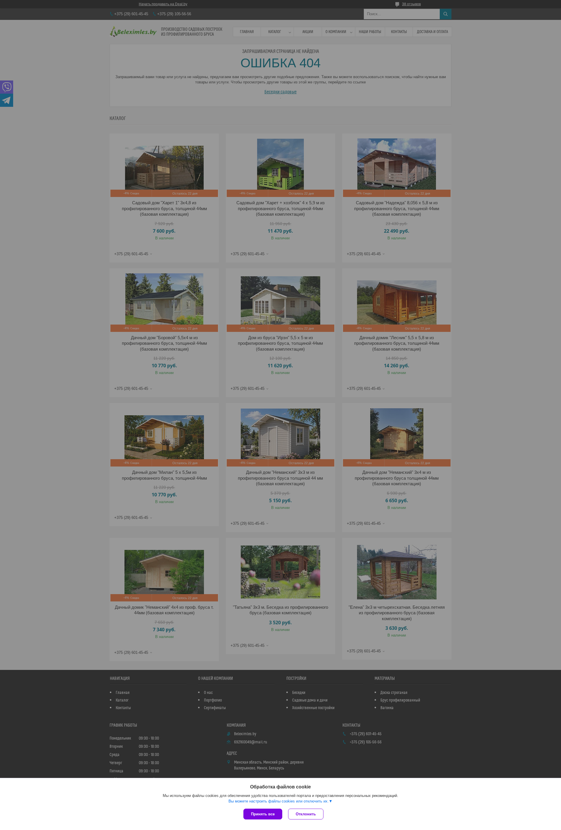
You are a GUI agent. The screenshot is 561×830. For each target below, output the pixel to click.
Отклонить (306, 814)
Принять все (263, 814)
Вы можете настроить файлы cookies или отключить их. (278, 801)
